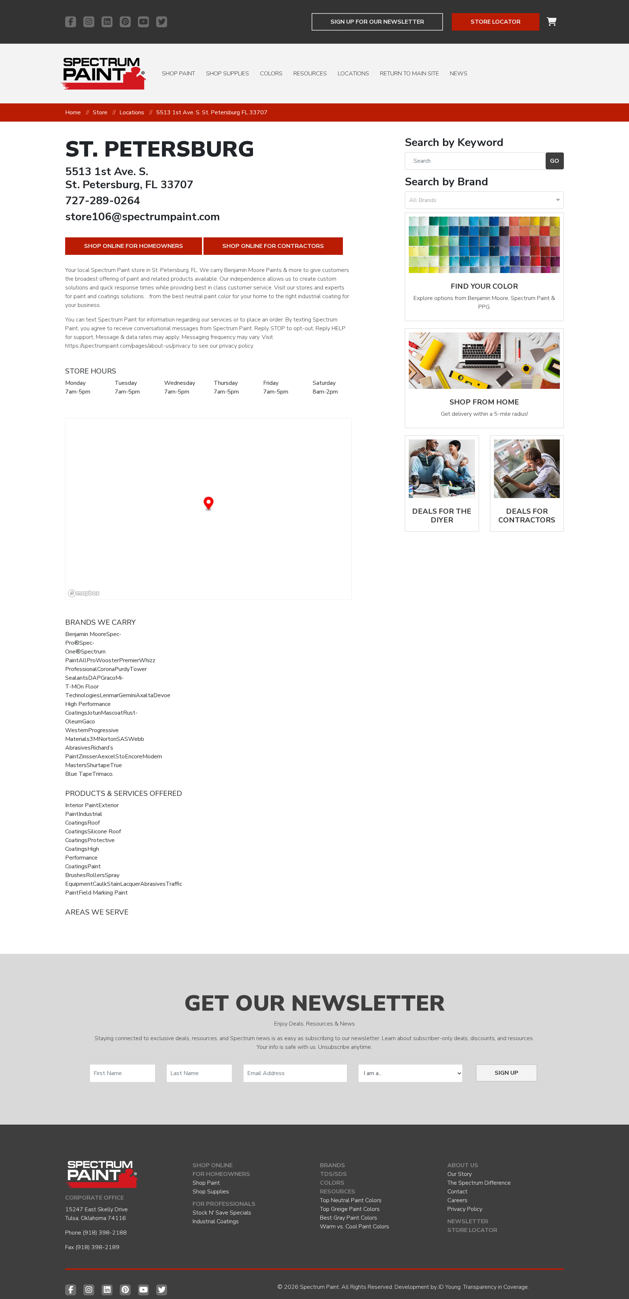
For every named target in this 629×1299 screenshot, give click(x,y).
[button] (209, 504)
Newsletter (467, 1221)
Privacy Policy (464, 1209)
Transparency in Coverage (495, 1287)
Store (100, 112)
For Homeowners (221, 1174)
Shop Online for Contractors (273, 246)
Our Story (459, 1174)
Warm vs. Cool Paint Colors (354, 1227)
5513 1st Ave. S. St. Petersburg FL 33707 (212, 112)
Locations (353, 74)
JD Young (449, 1287)
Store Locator (496, 22)
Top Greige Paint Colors (350, 1209)
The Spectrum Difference (479, 1183)
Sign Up (506, 1073)
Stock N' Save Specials (222, 1213)
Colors (271, 74)
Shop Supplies (227, 74)
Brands (332, 1165)
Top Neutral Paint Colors (350, 1200)
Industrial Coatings (216, 1221)
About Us (462, 1165)
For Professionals (224, 1204)
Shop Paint (178, 74)
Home (73, 112)
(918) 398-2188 (105, 1233)
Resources (310, 74)
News (458, 74)
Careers (457, 1200)
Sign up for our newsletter (377, 22)
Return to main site (409, 74)
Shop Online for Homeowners (133, 246)
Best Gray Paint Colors (348, 1218)
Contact (457, 1192)
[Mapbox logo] (84, 593)
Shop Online (213, 1165)
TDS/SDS (333, 1174)
